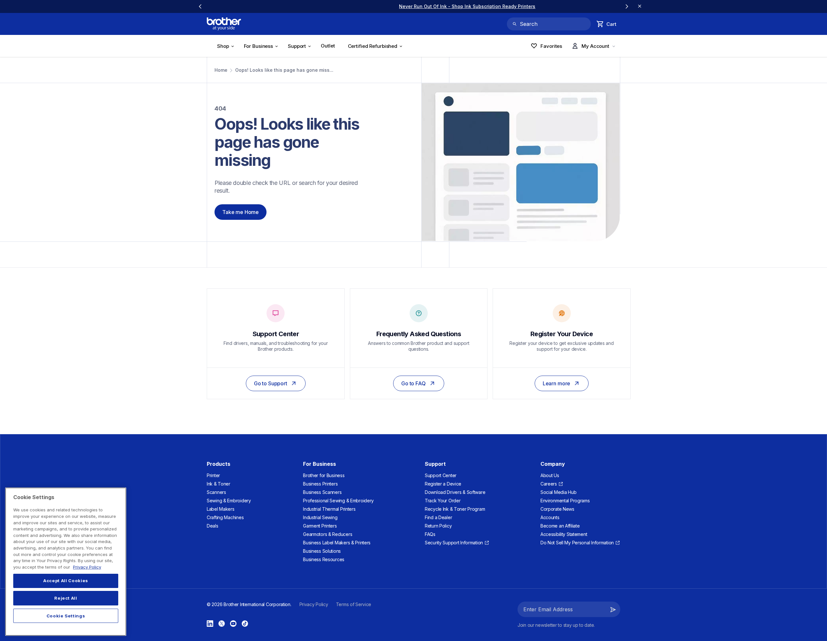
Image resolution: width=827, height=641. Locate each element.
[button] (613, 609)
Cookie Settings (66, 615)
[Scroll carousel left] (200, 6)
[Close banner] (639, 6)
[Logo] (224, 23)
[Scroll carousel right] (626, 6)
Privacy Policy (87, 567)
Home (221, 70)
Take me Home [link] (240, 212)
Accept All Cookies (65, 580)
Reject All (65, 598)
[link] (413, 6)
